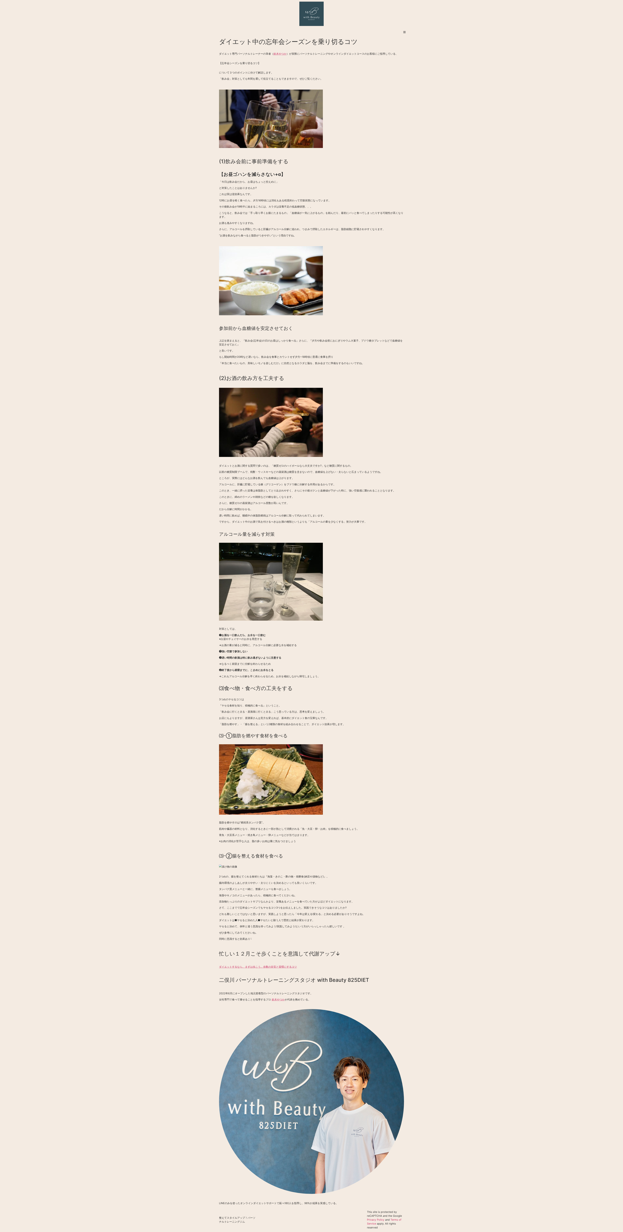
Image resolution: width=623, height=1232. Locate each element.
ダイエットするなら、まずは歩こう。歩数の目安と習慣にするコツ (258, 966)
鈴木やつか (280, 53)
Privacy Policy (375, 1219)
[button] (404, 32)
